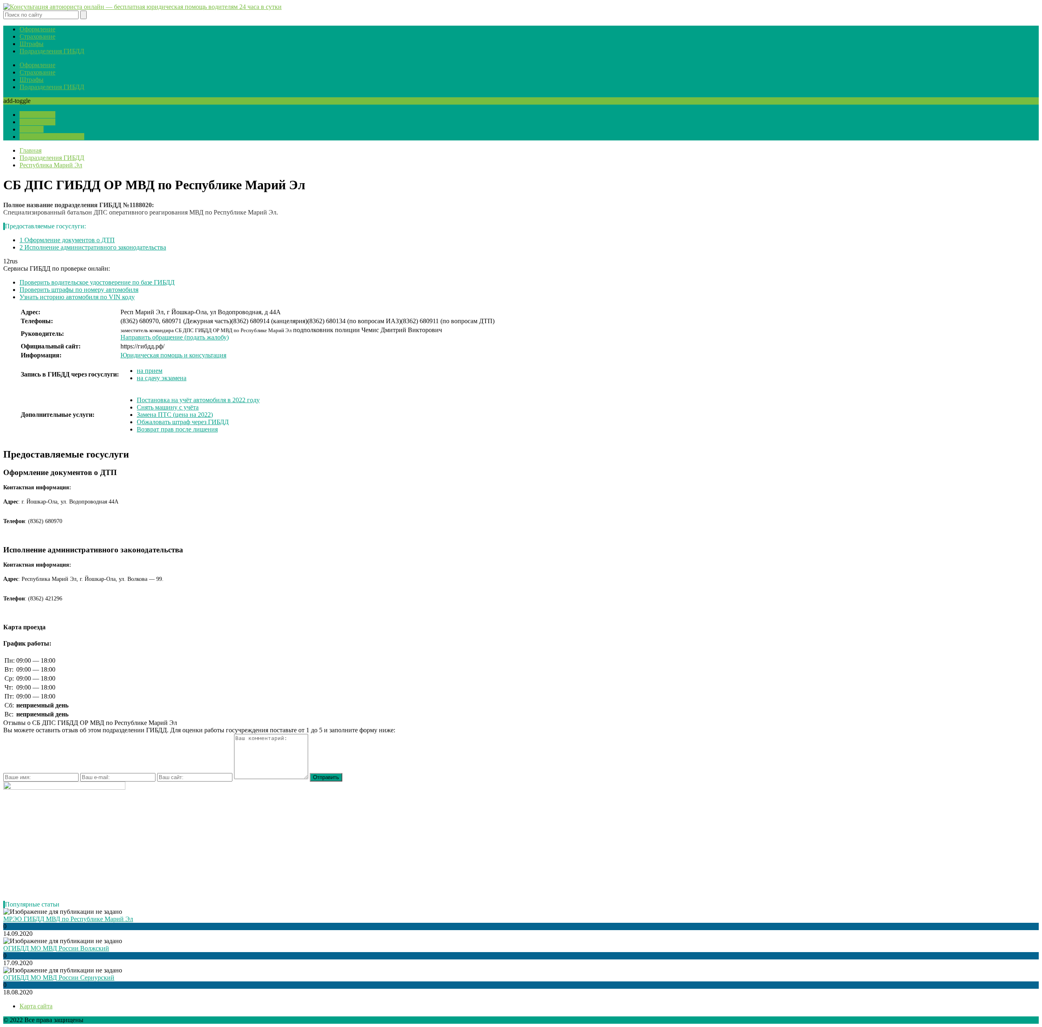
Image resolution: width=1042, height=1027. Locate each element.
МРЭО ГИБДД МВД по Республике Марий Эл (68, 918)
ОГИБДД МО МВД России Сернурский (58, 977)
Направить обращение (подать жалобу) (174, 337)
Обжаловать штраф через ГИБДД (183, 421)
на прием (149, 370)
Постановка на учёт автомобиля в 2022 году (198, 399)
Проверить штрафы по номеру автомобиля (79, 289)
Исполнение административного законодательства (93, 247)
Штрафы (32, 43)
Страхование (37, 36)
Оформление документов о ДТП (67, 239)
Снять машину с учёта (168, 407)
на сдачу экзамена (161, 377)
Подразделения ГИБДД (52, 51)
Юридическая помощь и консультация (173, 355)
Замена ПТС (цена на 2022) (175, 414)
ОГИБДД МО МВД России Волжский (56, 948)
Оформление (37, 29)
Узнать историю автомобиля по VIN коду (77, 296)
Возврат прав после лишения (177, 429)
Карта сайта (36, 1006)
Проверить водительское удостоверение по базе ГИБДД (97, 282)
